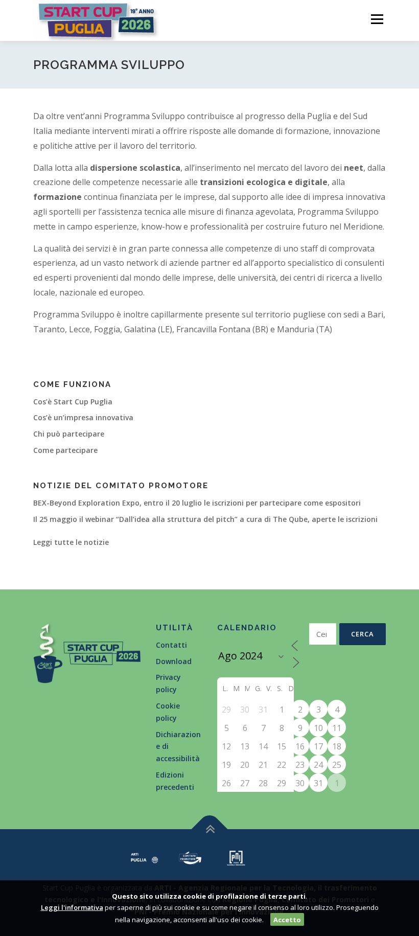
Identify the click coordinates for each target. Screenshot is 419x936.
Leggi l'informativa (72, 907)
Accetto (287, 919)
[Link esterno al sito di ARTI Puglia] (144, 857)
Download (174, 661)
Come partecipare (65, 450)
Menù (377, 19)
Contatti (171, 645)
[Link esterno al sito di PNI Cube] (236, 857)
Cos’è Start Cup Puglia (72, 401)
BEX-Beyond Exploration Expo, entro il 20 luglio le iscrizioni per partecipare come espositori (197, 503)
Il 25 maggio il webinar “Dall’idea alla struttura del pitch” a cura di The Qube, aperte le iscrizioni (205, 519)
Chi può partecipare (68, 434)
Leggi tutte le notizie (71, 542)
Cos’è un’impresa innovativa (83, 417)
